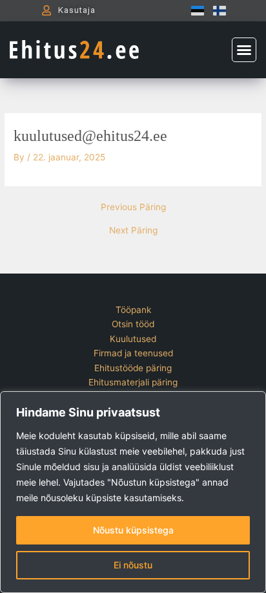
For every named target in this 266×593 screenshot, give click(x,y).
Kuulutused (133, 339)
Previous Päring (133, 207)
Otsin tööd (133, 324)
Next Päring (133, 230)
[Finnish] (216, 10)
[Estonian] (194, 10)
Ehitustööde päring (133, 368)
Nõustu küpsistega (133, 529)
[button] (244, 50)
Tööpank (133, 310)
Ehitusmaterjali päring (133, 382)
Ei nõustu (133, 564)
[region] (133, 492)
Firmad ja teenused (133, 353)
